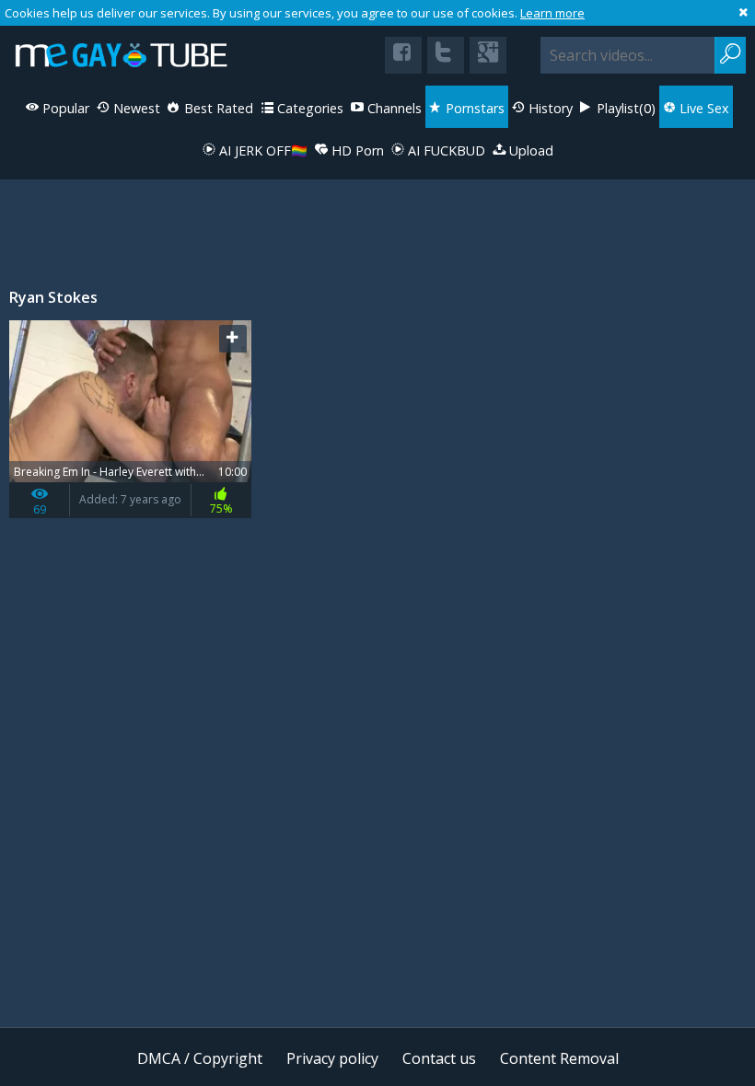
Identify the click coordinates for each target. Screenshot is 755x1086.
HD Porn (356, 150)
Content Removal (559, 1058)
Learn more (552, 13)
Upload (529, 150)
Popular (64, 108)
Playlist (624, 108)
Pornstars (473, 108)
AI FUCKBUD (444, 150)
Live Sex (702, 108)
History (549, 108)
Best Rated (216, 108)
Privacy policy (332, 1058)
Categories (308, 108)
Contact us (439, 1058)
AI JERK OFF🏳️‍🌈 (261, 150)
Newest (135, 108)
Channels (393, 108)
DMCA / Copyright (199, 1058)
